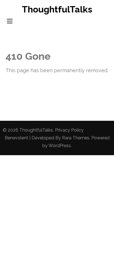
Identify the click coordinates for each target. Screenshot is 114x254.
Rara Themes (75, 137)
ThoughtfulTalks (57, 9)
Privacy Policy (69, 130)
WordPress (59, 145)
